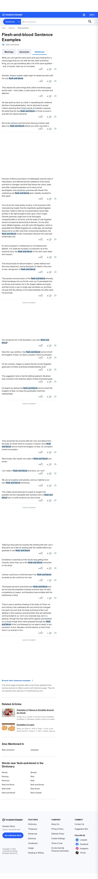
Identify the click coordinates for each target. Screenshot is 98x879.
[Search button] (91, 21)
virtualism (34, 749)
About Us (55, 824)
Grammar (32, 838)
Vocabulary (33, 843)
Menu (92, 15)
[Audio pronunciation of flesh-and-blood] (3, 44)
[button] (84, 14)
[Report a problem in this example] (55, 69)
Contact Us (79, 824)
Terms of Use (57, 843)
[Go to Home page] (12, 15)
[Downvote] (50, 69)
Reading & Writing (36, 852)
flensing (5, 776)
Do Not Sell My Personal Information (60, 849)
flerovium (6, 780)
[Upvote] (41, 69)
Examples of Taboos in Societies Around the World (35, 711)
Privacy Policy (57, 828)
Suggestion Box (81, 828)
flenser (5, 772)
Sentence (11, 28)
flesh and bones (37, 784)
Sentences (10, 21)
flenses (33, 772)
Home (4, 28)
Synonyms (24, 51)
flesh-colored (35, 792)
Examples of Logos (25, 724)
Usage (31, 848)
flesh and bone (8, 749)
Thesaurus (32, 828)
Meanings (9, 51)
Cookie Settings (58, 838)
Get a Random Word (13, 835)
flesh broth (6, 788)
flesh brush (35, 788)
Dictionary (32, 824)
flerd (32, 776)
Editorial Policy (57, 833)
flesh (32, 780)
